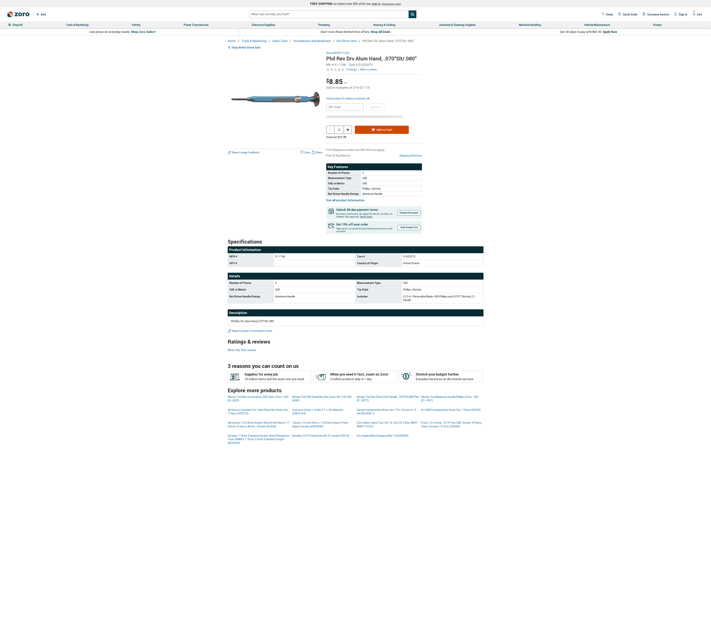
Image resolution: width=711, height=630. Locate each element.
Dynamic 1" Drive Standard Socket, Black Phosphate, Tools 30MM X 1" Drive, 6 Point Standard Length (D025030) (259, 439)
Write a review (368, 69)
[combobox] (332, 14)
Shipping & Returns (410, 155)
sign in (376, 3)
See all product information (345, 200)
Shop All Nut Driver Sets (246, 47)
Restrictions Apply (391, 3)
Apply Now (610, 32)
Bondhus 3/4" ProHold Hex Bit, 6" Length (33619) (320, 435)
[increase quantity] (348, 130)
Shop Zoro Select (143, 32)
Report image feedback (245, 152)
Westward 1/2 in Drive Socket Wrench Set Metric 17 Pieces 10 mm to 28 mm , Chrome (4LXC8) (258, 424)
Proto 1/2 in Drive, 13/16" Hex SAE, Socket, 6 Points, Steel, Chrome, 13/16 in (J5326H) (451, 424)
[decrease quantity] (330, 130)
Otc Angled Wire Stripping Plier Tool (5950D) (382, 435)
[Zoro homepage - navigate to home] (18, 14)
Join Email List (409, 227)
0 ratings (351, 69)
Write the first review (242, 350)
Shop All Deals (380, 32)
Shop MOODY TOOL (338, 53)
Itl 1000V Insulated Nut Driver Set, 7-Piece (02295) (451, 410)
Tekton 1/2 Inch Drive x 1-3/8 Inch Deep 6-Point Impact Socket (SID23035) (320, 424)
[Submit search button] (412, 14)
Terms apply (366, 216)
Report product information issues (252, 331)
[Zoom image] (275, 99)
